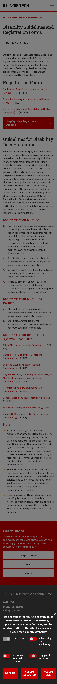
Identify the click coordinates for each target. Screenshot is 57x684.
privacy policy (38, 632)
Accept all (48, 673)
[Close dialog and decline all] (54, 614)
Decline (10, 673)
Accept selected (29, 673)
